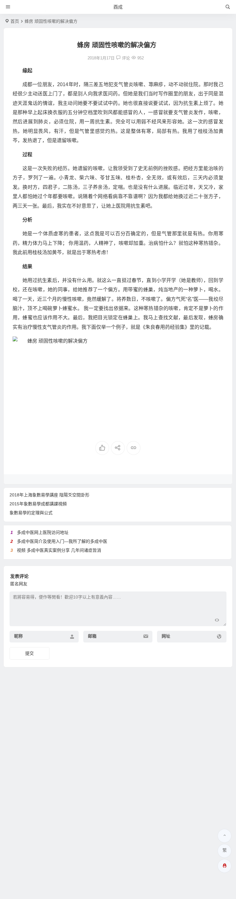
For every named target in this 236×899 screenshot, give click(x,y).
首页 (14, 21)
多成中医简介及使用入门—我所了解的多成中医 (62, 541)
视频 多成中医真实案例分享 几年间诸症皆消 (59, 550)
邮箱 (92, 636)
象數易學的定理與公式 (31, 512)
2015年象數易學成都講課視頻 (38, 503)
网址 (166, 636)
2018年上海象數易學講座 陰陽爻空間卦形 (49, 494)
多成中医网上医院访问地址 (43, 532)
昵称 (18, 636)
